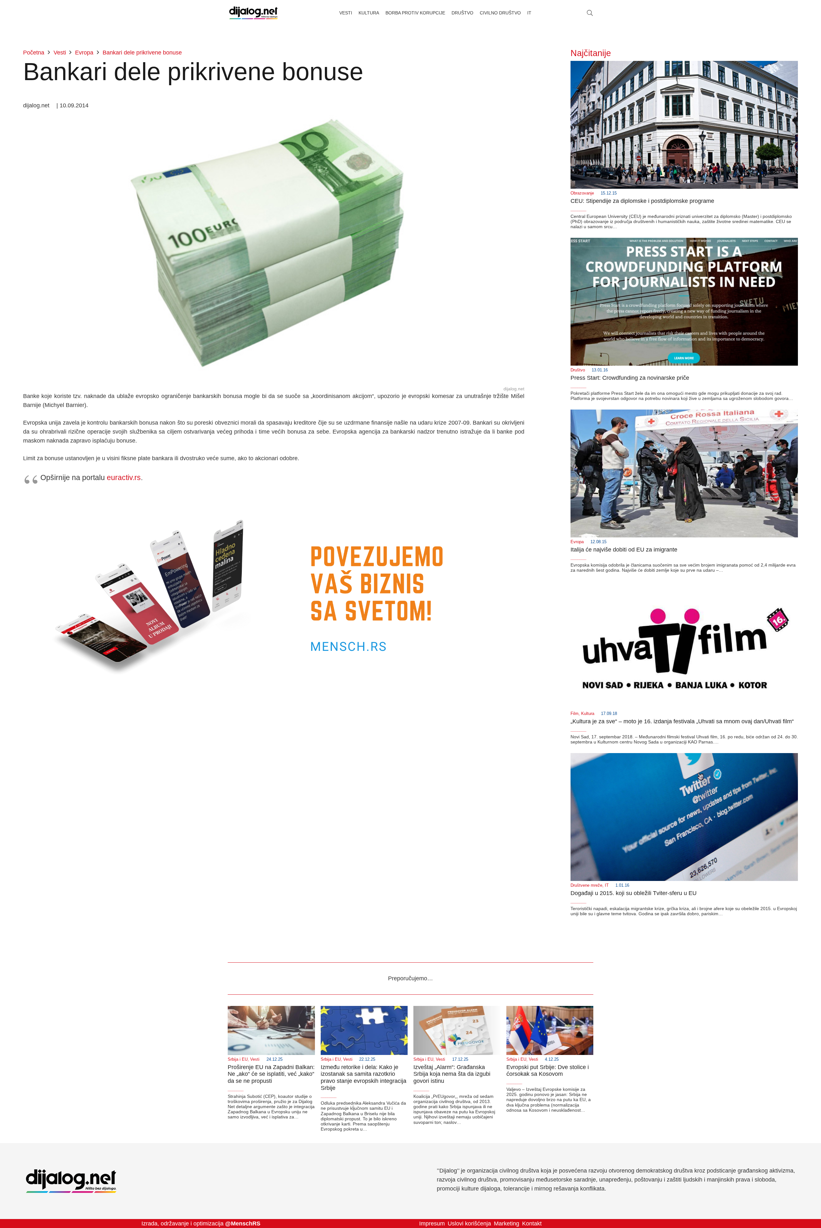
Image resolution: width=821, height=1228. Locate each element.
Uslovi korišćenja (469, 1223)
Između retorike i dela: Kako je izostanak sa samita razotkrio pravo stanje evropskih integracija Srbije (363, 1077)
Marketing (506, 1223)
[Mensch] (273, 497)
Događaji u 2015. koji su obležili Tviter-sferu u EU (634, 893)
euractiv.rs (124, 477)
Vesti (254, 1059)
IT (607, 885)
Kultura (587, 713)
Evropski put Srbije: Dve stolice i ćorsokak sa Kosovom (547, 1070)
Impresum (432, 1223)
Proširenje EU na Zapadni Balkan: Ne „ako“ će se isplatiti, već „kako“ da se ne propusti (271, 1074)
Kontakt (532, 1223)
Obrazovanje (582, 193)
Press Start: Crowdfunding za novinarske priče (630, 378)
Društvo (578, 370)
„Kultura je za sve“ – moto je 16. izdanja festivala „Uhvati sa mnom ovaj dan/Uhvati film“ (682, 721)
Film (575, 713)
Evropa (577, 542)
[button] (589, 13)
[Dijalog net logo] (253, 13)
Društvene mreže (586, 885)
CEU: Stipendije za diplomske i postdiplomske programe (642, 201)
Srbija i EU (238, 1059)
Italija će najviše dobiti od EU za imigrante (624, 549)
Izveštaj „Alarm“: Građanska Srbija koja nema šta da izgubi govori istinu (451, 1074)
